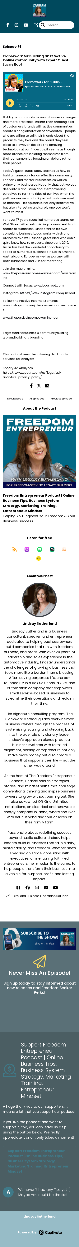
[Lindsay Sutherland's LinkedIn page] (48, 888)
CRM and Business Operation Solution (40, 896)
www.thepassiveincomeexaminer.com (31, 317)
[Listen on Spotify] (40, 549)
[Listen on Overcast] (64, 549)
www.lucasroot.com (49, 285)
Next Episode (15, 398)
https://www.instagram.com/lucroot (47, 293)
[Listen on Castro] (52, 549)
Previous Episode (61, 398)
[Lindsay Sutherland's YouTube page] (58, 888)
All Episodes (37, 398)
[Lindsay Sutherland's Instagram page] (39, 888)
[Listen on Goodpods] (38, 558)
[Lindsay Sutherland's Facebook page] (20, 888)
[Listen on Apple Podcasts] (27, 549)
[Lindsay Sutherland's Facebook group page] (30, 888)
